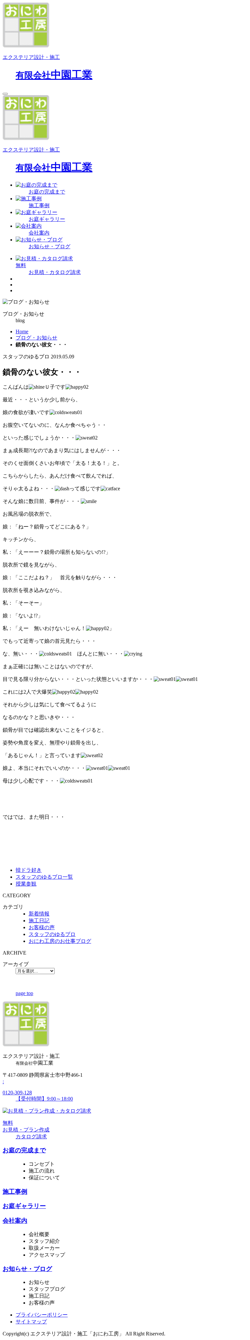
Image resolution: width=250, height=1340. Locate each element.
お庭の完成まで (24, 1150)
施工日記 (39, 920)
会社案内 (15, 1220)
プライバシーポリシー (42, 1315)
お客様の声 (42, 927)
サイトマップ (31, 1321)
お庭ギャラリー (24, 1206)
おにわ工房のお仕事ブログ (60, 941)
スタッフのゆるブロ (52, 934)
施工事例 (15, 1191)
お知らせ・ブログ (27, 1268)
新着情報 (39, 913)
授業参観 (26, 883)
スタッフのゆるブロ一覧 (44, 877)
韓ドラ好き (29, 870)
